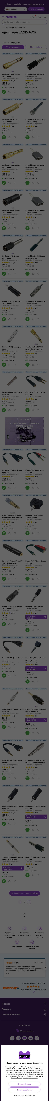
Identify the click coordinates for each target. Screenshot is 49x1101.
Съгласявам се (24, 1084)
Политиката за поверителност (24, 1078)
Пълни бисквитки (24, 1089)
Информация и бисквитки (24, 1095)
